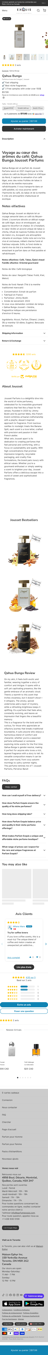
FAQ (4, 1114)
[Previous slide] (2, 944)
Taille (10, 104)
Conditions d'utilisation (21, 1310)
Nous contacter (9, 1107)
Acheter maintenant (24, 128)
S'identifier (8, 1324)
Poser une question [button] (24, 1011)
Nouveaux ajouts (10, 1159)
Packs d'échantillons (12, 1151)
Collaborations (7, 1310)
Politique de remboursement (12, 1313)
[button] (8, 65)
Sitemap (21, 1319)
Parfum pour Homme (12, 1136)
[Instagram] (7, 1296)
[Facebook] (10, 1296)
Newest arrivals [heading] (13, 1030)
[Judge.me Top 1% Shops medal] (36, 365)
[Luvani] (12, 1047)
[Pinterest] (14, 1296)
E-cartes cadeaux (10, 1092)
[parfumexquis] (24, 10)
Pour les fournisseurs (9, 1319)
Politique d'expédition (30, 1313)
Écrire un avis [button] (24, 1004)
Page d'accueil (9, 1129)
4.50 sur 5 (31, 977)
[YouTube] (21, 1296)
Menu (4, 10)
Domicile (5, 71)
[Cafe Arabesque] (36, 1047)
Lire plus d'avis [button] (24, 967)
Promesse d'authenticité (30, 1316)
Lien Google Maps (10, 1228)
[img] (13, 922)
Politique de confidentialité (11, 1316)
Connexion (7, 1100)
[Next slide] (46, 944)
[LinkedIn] (17, 1296)
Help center (11, 787)
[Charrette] (43, 10)
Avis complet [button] (13, 957)
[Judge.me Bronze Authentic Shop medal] (24, 365)
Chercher (6, 1122)
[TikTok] (3, 1296)
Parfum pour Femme (12, 1144)
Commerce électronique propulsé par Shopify (18, 1337)
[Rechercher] (37, 10)
